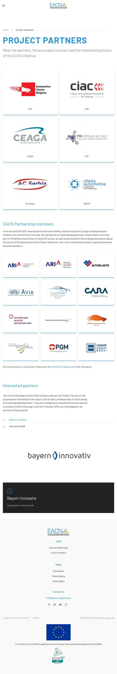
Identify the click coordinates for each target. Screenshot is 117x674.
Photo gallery (58, 581)
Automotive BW (17, 426)
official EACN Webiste (61, 366)
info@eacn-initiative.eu (58, 597)
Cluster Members (58, 552)
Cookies (35, 617)
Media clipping (58, 576)
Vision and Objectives (58, 547)
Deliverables (58, 571)
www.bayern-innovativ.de (20, 505)
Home (6, 30)
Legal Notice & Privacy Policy (16, 617)
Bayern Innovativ (18, 419)
